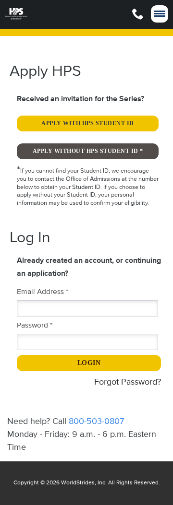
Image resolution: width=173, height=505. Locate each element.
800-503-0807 (96, 421)
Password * (34, 325)
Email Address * (42, 292)
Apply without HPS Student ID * (88, 151)
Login (89, 362)
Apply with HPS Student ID (87, 123)
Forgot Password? (127, 382)
